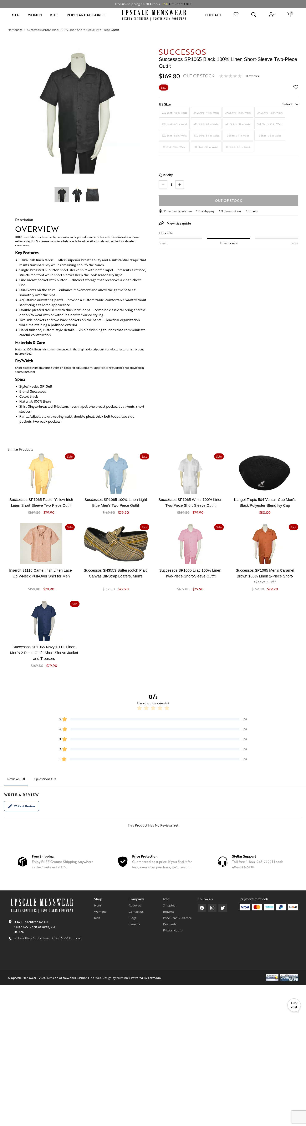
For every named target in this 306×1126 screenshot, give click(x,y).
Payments (169, 924)
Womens (100, 911)
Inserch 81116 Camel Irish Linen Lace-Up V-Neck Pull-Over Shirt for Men (41, 573)
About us (135, 905)
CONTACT (213, 15)
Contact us (136, 911)
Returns (168, 911)
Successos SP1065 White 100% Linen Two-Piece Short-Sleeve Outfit (190, 503)
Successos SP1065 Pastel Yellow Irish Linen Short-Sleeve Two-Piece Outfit (41, 503)
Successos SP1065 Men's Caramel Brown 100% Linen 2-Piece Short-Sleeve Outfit (265, 576)
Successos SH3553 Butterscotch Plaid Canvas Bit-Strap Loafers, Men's (116, 573)
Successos (182, 51)
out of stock (228, 200)
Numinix (122, 978)
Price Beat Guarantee (177, 918)
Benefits (134, 924)
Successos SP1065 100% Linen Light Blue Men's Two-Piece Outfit (116, 503)
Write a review (24, 806)
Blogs (132, 918)
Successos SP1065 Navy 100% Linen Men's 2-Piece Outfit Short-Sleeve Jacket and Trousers (44, 653)
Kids (97, 918)
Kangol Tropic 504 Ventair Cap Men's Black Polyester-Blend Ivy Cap (265, 503)
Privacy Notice (173, 930)
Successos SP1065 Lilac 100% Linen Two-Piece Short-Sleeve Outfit (190, 573)
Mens (97, 905)
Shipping (169, 905)
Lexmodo (154, 978)
